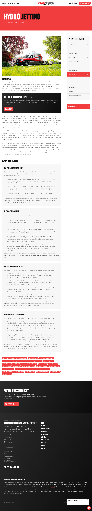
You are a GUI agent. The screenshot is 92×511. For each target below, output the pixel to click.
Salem (81, 489)
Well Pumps (71, 66)
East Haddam (77, 482)
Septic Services (72, 107)
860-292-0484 (73, 3)
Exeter (37, 484)
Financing (44, 431)
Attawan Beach (20, 482)
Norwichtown (21, 489)
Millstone (48, 486)
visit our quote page (12, 396)
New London (67, 486)
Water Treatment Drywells (75, 95)
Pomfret (59, 489)
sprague (26, 491)
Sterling (31, 491)
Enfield (33, 484)
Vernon (59, 491)
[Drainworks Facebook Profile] (11, 467)
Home (42, 423)
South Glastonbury (12, 491)
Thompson (45, 491)
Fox (10, 503)
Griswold (61, 484)
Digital (12, 503)
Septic (9, 3)
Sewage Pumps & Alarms (74, 61)
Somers (5, 491)
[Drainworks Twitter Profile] (14, 467)
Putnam (72, 489)
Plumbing (4, 3)
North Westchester (8, 489)
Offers (13, 3)
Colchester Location (8, 448)
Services (43, 426)
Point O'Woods (52, 489)
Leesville (19, 486)
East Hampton (84, 482)
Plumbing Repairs (73, 53)
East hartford (7, 484)
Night (8, 503)
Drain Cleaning (72, 44)
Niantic (72, 486)
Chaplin (47, 482)
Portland (63, 489)
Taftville (41, 491)
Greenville (56, 484)
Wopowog (17, 493)
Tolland (50, 491)
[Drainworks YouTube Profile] (8, 467)
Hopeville (84, 484)
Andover (10, 482)
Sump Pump (71, 78)
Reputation (44, 434)
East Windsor (19, 484)
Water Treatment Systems (75, 49)
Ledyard (14, 486)
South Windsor (20, 491)
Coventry (61, 482)
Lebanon (10, 486)
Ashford (14, 482)
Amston (5, 482)
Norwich (15, 489)
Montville (53, 486)
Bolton (29, 482)
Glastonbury (50, 484)
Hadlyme (70, 484)
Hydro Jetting (72, 74)
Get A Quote (8, 108)
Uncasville (55, 491)
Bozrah (33, 482)
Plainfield (46, 489)
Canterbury (42, 482)
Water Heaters (72, 57)
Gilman (45, 484)
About (18, 3)
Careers (43, 445)
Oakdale (26, 489)
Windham (6, 493)
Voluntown (64, 491)
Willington (81, 491)
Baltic (25, 482)
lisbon (23, 486)
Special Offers (45, 429)
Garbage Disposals (73, 70)
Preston (67, 489)
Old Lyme (35, 489)
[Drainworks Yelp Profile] (18, 467)
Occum (30, 489)
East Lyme (12, 484)
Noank (75, 486)
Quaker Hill (76, 489)
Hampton (75, 484)
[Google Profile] (5, 467)
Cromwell (66, 482)
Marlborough (42, 486)
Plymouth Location (8, 437)
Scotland (86, 489)
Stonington (35, 491)
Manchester (31, 486)
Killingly (5, 486)
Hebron (79, 484)
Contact (43, 448)
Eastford (25, 484)
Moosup (58, 486)
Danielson (71, 482)
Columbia (56, 482)
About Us (44, 437)
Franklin (41, 484)
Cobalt (51, 482)
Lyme (26, 486)
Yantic (21, 493)
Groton (65, 484)
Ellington (29, 484)
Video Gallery (45, 440)
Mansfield (36, 486)
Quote (83, 3)
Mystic (61, 486)
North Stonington (82, 486)
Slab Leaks (71, 91)
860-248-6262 (7, 445)
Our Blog (43, 443)
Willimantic (75, 491)
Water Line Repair (73, 83)
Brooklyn (37, 482)
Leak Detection (72, 87)
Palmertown (41, 489)
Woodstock (11, 493)
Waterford (70, 491)
